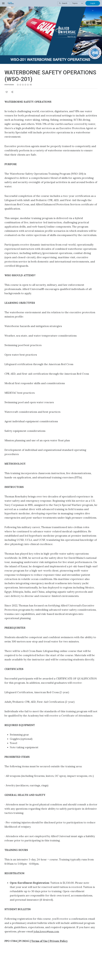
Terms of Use (39, 941)
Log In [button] (92, 3)
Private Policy (59, 941)
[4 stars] (25, 84)
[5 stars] (28, 84)
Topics (74, 3)
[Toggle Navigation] (3, 3)
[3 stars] (23, 84)
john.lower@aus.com (46, 931)
